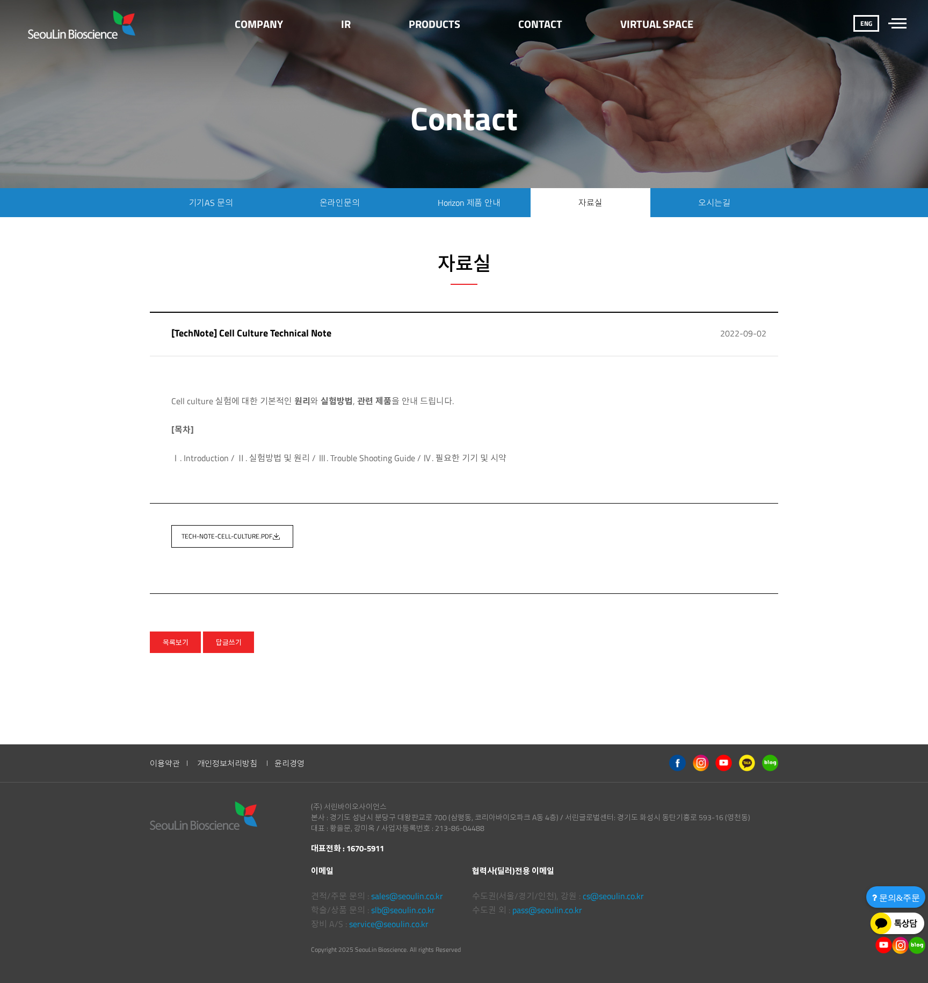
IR (346, 24)
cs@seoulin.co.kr (613, 895)
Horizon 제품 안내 (469, 202)
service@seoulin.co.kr (389, 923)
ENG (866, 23)
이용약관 (165, 763)
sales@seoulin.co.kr (407, 895)
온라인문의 (339, 202)
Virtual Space (656, 24)
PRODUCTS (434, 24)
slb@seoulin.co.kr (403, 909)
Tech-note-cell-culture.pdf (227, 536)
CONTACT (540, 24)
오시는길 (714, 202)
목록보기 (176, 642)
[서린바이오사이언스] (94, 24)
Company (259, 24)
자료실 (590, 202)
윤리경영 (289, 763)
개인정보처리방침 (227, 763)
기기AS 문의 (211, 202)
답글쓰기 (229, 642)
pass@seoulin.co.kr (547, 909)
